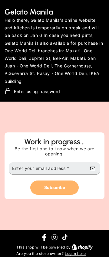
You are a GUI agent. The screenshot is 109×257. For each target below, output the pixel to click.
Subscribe (54, 187)
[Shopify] (82, 247)
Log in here (75, 253)
